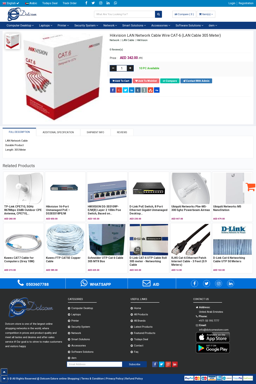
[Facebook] (86, 3)
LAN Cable (128, 40)
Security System (85, 25)
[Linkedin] (108, 3)
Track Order (70, 3)
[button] (196, 80)
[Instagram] (101, 3)
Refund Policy (134, 378)
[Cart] (250, 187)
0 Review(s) (116, 49)
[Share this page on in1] (144, 90)
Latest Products (143, 326)
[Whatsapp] (116, 3)
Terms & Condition (92, 378)
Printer (62, 25)
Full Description (19, 132)
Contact (138, 345)
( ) (186, 14)
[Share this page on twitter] (125, 90)
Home (137, 308)
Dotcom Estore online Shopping (60, 378)
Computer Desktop (19, 25)
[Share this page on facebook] (113, 90)
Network (109, 25)
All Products (141, 314)
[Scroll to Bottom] (4, 378)
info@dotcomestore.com (213, 329)
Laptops (45, 25)
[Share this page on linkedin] (131, 90)
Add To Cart (122, 80)
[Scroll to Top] (4, 371)
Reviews (122, 132)
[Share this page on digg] (157, 90)
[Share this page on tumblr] (138, 90)
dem (212, 25)
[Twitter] (94, 3)
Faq (136, 351)
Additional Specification (58, 132)
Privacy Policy (115, 378)
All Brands (140, 320)
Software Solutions (188, 25)
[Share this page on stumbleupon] (150, 90)
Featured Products (144, 333)
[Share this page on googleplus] (119, 90)
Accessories (159, 25)
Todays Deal (49, 3)
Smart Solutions (133, 25)
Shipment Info (95, 132)
